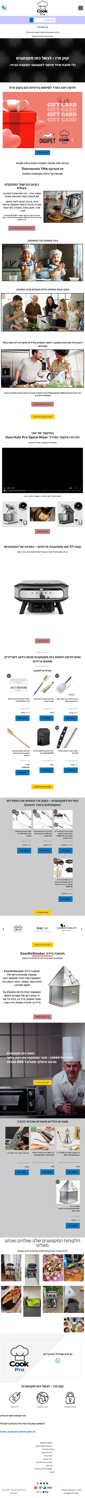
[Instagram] (44, 1483)
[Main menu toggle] (80, 8)
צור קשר (49, 1466)
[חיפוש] (31, 20)
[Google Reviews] (38, 1483)
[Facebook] (47, 1483)
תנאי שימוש (48, 1459)
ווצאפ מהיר (41, 27)
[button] (3, 929)
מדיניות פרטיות (46, 1453)
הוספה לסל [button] (70, 718)
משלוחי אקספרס (46, 1443)
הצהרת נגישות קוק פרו (44, 1462)
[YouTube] (41, 1483)
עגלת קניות (48, 1456)
